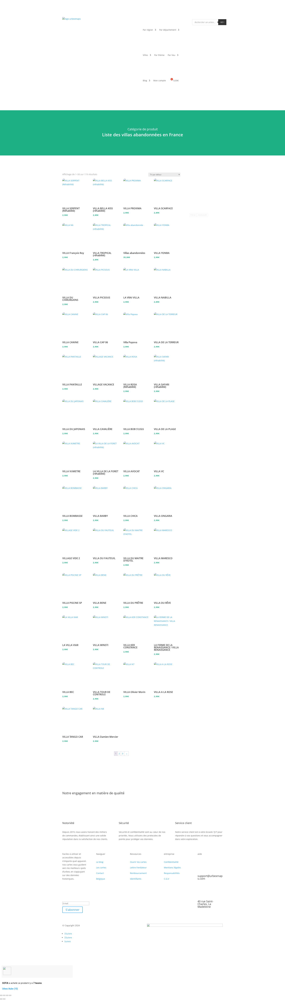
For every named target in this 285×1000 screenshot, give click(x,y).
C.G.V (166, 878)
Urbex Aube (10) (10, 988)
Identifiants (135, 878)
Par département (167, 29)
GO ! (222, 22)
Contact (100, 873)
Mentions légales (172, 867)
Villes (145, 55)
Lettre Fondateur (138, 867)
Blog (145, 80)
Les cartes (101, 867)
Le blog (99, 862)
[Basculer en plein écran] (4, 995)
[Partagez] (7, 995)
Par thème (159, 55)
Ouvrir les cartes (138, 862)
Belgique (100, 878)
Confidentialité (171, 862)
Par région (148, 29)
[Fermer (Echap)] (10, 995)
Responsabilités (172, 873)
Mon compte (159, 80)
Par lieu (171, 55)
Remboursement (138, 873)
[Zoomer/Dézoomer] (1, 995)
